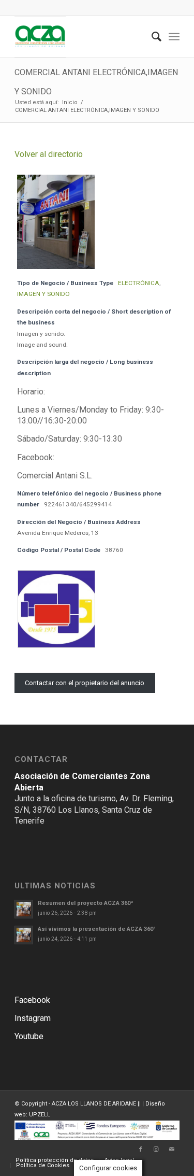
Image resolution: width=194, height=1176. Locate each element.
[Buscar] (151, 37)
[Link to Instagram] (156, 1149)
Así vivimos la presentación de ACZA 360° (97, 929)
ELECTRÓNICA (138, 283)
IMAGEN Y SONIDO (43, 293)
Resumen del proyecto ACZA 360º (85, 903)
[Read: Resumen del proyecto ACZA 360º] (23, 909)
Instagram (32, 1018)
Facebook (32, 1000)
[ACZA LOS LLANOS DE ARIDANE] (80, 37)
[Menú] (174, 36)
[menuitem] (151, 37)
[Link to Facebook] (140, 1149)
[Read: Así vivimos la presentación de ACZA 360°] (23, 935)
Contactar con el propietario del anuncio (84, 683)
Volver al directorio (48, 154)
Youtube (28, 1036)
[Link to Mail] (172, 1149)
